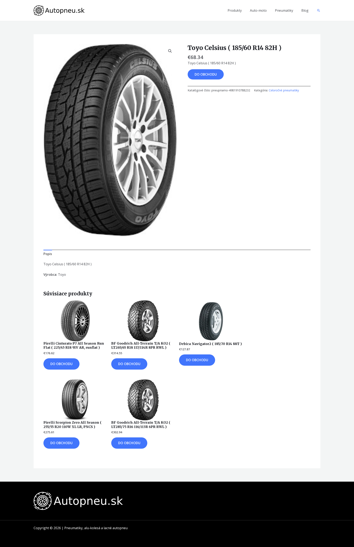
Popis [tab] (47, 254)
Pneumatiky (284, 10)
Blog (305, 10)
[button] (318, 10)
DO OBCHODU (206, 74)
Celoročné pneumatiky (284, 90)
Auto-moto (258, 10)
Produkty (235, 10)
